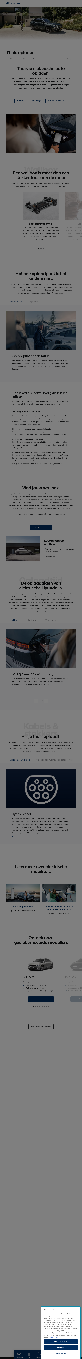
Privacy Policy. (53, 1337)
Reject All (60, 1347)
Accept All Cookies (60, 1342)
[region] (60, 1333)
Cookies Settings (60, 1353)
